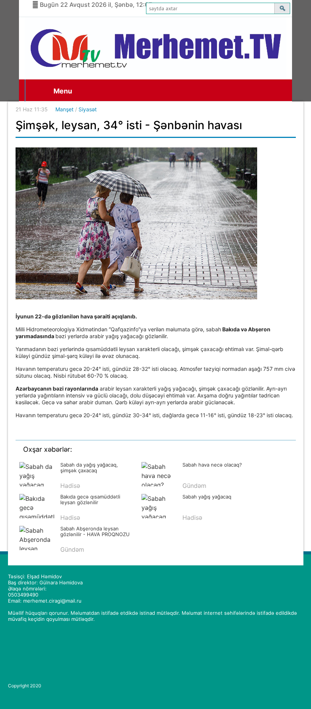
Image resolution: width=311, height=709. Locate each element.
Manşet (64, 109)
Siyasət (88, 109)
